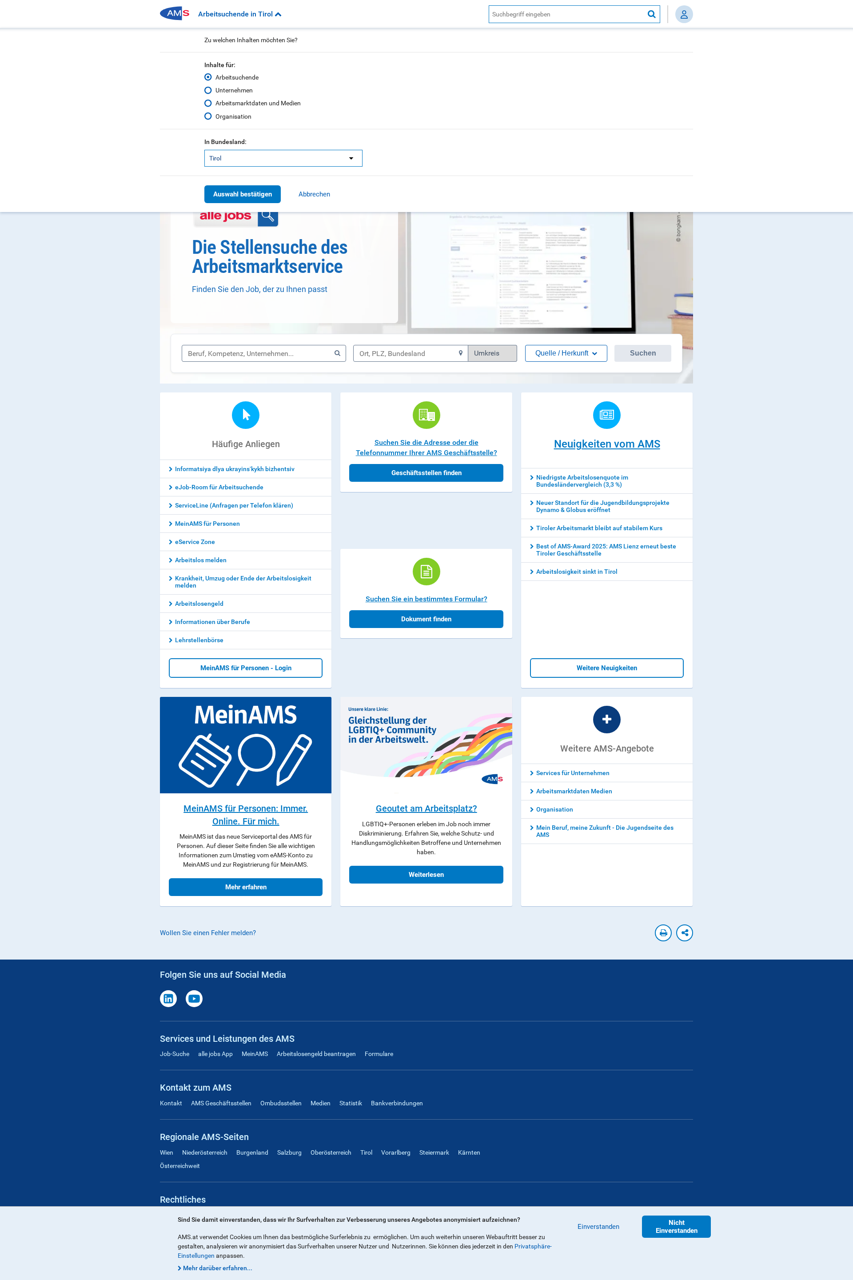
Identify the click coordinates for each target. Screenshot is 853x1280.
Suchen (643, 353)
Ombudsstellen (281, 1103)
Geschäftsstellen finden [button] (426, 473)
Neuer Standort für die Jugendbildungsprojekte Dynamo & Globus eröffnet (603, 506)
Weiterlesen (426, 875)
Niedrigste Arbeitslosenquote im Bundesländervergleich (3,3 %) (582, 481)
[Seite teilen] (684, 932)
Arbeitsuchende (237, 77)
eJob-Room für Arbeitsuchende (219, 487)
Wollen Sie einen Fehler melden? (208, 933)
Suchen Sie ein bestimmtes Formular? (426, 599)
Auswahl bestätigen (242, 194)
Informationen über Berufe (212, 621)
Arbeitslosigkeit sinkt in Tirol (577, 571)
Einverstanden (598, 1227)
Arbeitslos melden (201, 560)
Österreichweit (180, 1165)
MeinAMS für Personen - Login (245, 668)
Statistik (350, 1103)
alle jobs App (215, 1053)
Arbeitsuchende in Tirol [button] (236, 14)
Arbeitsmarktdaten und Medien (258, 103)
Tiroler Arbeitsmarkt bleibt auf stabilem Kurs (599, 528)
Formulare (379, 1053)
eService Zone (195, 541)
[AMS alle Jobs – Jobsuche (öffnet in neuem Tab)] (236, 215)
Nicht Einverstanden (677, 1227)
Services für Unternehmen (573, 772)
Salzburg (289, 1152)
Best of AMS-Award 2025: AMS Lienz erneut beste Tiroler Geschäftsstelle (606, 550)
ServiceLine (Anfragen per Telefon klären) (234, 505)
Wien (166, 1152)
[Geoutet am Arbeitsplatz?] (426, 745)
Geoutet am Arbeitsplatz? (426, 808)
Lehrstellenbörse (199, 640)
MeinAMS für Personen (207, 523)
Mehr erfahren (246, 887)
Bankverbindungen (397, 1103)
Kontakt (171, 1103)
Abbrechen (314, 194)
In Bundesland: (225, 141)
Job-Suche (174, 1053)
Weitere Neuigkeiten (607, 668)
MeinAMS (255, 1053)
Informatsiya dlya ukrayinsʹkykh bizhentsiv (235, 468)
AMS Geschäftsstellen (221, 1103)
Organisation (233, 116)
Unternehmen (234, 90)
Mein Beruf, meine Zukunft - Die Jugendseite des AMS (605, 831)
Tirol (366, 1152)
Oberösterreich (331, 1152)
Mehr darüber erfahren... (217, 1268)
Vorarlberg (396, 1152)
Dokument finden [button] (426, 619)
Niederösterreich (204, 1152)
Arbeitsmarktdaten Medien (574, 791)
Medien (321, 1103)
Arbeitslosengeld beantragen (316, 1053)
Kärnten (469, 1152)
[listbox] (283, 158)
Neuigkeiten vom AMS (607, 444)
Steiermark (434, 1152)
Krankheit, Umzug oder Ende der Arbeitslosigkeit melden (243, 582)
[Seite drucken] (663, 932)
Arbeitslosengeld (199, 603)
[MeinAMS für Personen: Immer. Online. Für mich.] (245, 745)
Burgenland (252, 1152)
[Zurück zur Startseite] (177, 14)
